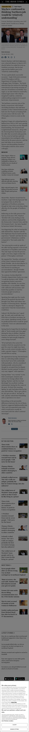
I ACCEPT (14, 724)
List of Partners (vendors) (7, 720)
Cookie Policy (14, 702)
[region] (14, 706)
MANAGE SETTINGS (14, 729)
